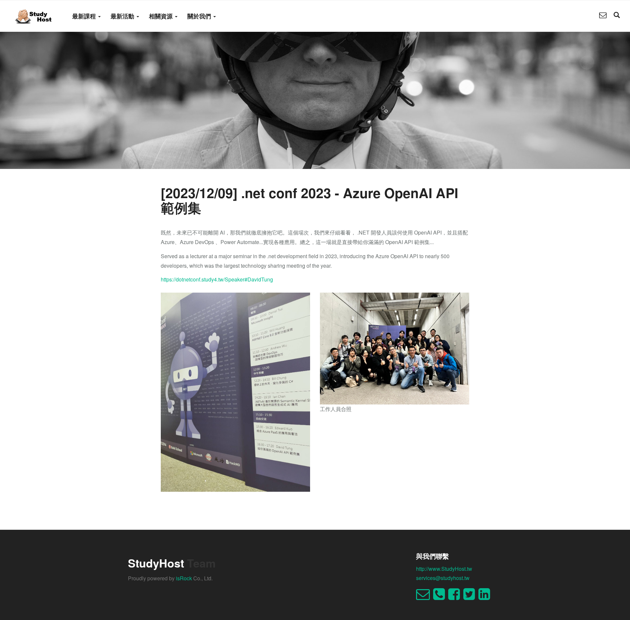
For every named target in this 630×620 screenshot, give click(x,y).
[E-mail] (424, 597)
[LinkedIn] (486, 597)
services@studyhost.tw (443, 578)
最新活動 (123, 16)
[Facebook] (455, 597)
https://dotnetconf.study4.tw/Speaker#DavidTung (217, 279)
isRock (184, 578)
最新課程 (84, 16)
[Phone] (440, 597)
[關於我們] (603, 15)
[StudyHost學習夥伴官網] (33, 15)
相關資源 (161, 16)
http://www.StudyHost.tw (444, 568)
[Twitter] (470, 597)
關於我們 (200, 16)
